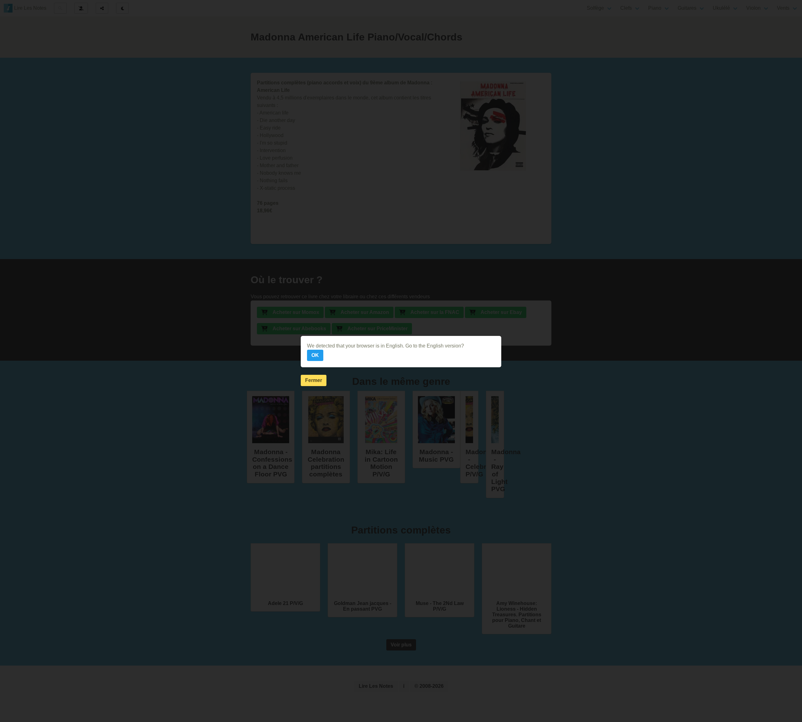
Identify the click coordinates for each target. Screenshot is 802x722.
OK (315, 355)
